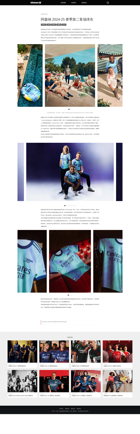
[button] (69, 109)
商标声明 (67, 408)
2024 (64, 24)
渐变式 (53, 24)
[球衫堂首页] (36, 3)
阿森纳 (59, 24)
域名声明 (73, 408)
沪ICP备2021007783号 (83, 411)
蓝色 (49, 24)
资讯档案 (63, 2)
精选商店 (84, 2)
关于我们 (61, 408)
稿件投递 (79, 408)
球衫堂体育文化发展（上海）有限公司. (68, 411)
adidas (43, 24)
